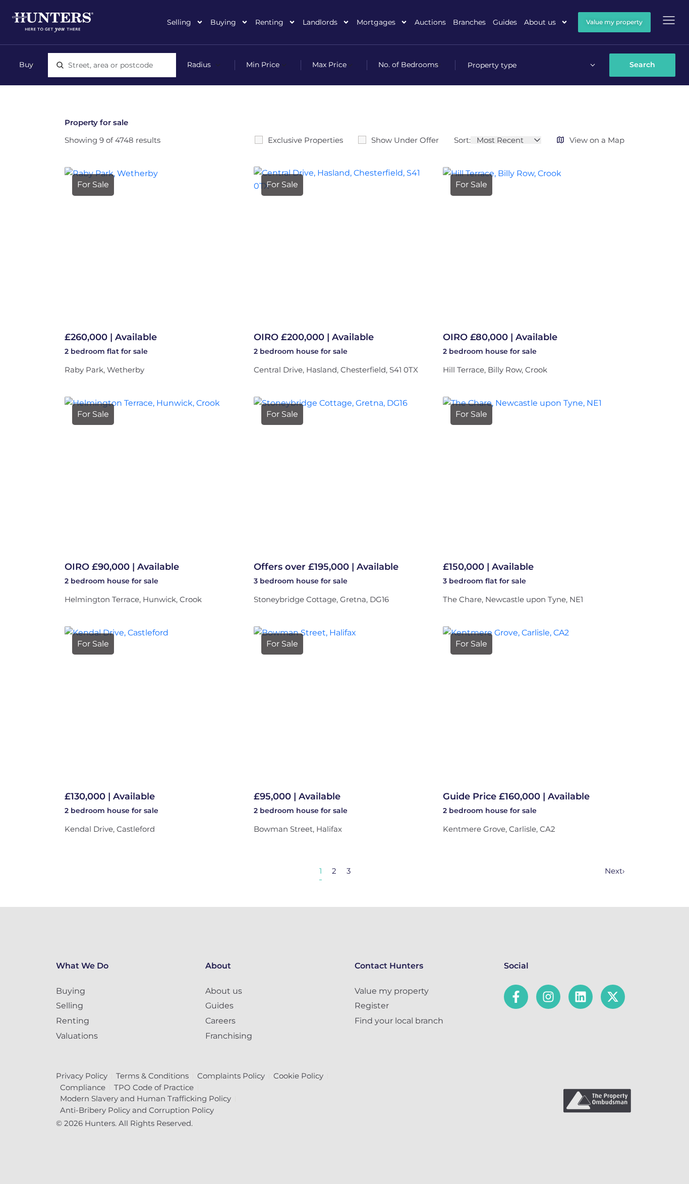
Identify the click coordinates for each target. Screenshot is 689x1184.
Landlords (320, 22)
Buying (223, 22)
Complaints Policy (231, 1076)
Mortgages (376, 22)
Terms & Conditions (152, 1076)
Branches (469, 22)
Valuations (77, 1036)
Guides (505, 22)
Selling (179, 22)
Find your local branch (399, 1021)
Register (372, 1005)
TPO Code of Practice (154, 1087)
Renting (269, 22)
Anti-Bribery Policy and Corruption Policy (137, 1110)
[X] (613, 997)
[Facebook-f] (516, 997)
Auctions (430, 22)
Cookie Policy (298, 1076)
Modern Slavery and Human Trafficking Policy (145, 1098)
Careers (220, 1021)
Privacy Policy (81, 1076)
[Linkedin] (580, 997)
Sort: (462, 140)
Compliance (82, 1087)
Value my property (392, 991)
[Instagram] (548, 997)
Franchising (228, 1036)
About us (540, 22)
